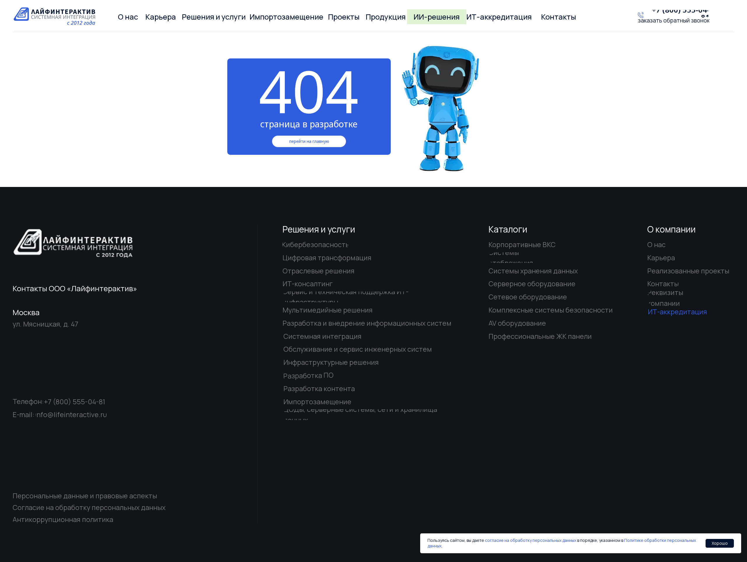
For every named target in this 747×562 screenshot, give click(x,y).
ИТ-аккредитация (677, 311)
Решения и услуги (318, 229)
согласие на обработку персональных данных (530, 540)
